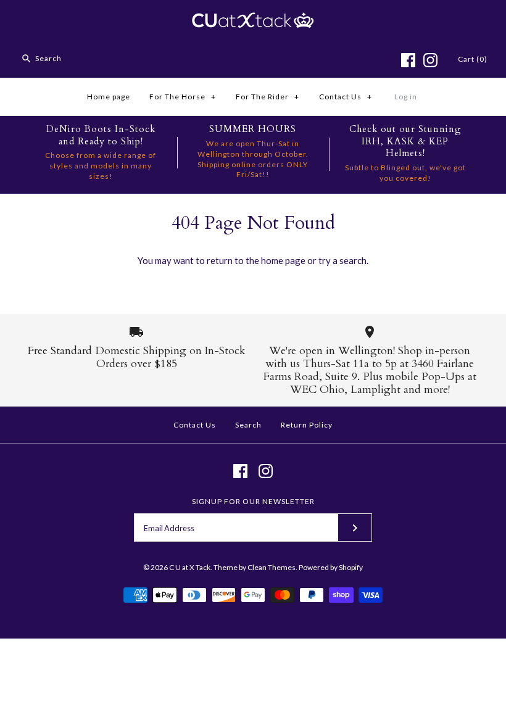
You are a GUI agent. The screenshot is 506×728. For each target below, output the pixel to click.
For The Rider (267, 96)
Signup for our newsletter (253, 501)
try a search (342, 260)
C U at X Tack (189, 567)
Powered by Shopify (331, 567)
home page (283, 260)
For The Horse (182, 96)
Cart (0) (472, 59)
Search (248, 424)
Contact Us (345, 96)
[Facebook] (408, 60)
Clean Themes (271, 567)
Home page (108, 96)
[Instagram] (430, 60)
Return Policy (307, 424)
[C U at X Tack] (253, 19)
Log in (405, 96)
